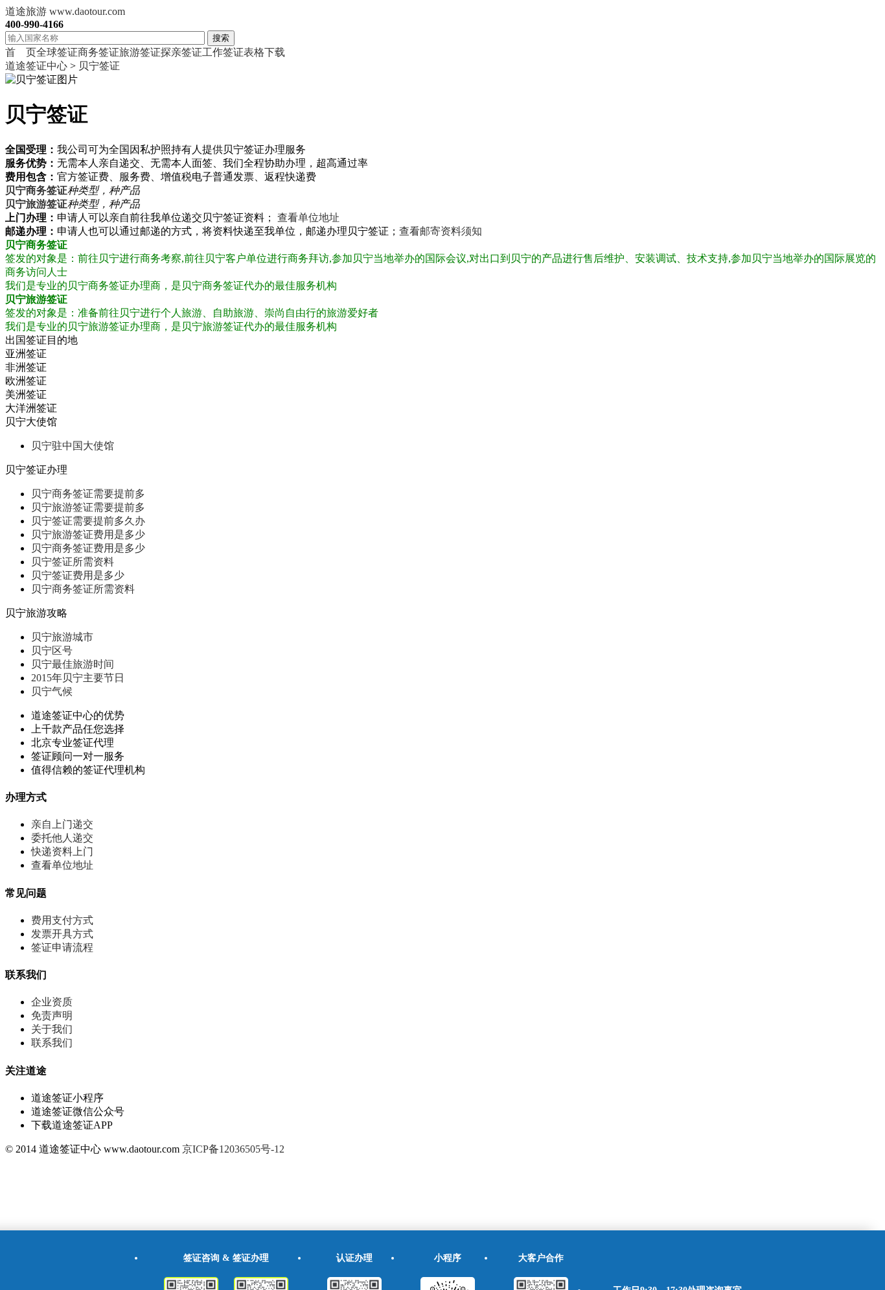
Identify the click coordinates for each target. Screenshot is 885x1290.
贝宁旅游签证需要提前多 (88, 507)
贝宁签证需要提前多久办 (88, 520)
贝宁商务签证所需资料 (83, 588)
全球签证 (57, 52)
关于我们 (52, 1029)
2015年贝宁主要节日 (77, 677)
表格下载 (264, 52)
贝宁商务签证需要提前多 (88, 493)
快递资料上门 (62, 851)
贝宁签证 (99, 65)
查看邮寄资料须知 (440, 231)
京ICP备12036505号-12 (233, 1149)
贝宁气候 (52, 691)
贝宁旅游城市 (62, 636)
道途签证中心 (36, 65)
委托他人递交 (62, 837)
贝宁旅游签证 (36, 203)
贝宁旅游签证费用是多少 (88, 534)
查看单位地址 (308, 217)
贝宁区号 (52, 650)
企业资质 (52, 1001)
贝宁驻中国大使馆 (72, 445)
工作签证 (223, 52)
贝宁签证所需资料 (72, 561)
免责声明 (52, 1015)
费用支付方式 (62, 920)
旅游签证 (140, 52)
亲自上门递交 (62, 824)
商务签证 (98, 52)
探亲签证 (181, 52)
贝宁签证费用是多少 (77, 575)
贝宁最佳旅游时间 (72, 664)
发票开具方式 (62, 933)
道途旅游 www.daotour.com (65, 11)
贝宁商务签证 (36, 190)
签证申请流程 (62, 947)
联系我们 (52, 1042)
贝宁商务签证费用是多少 (88, 548)
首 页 (20, 52)
